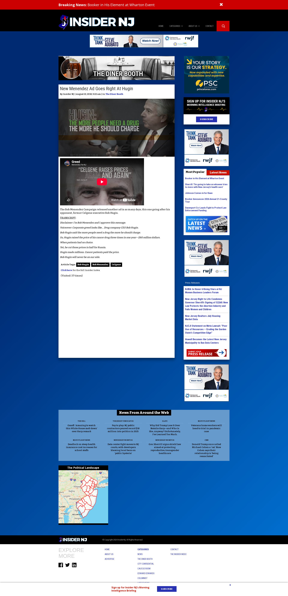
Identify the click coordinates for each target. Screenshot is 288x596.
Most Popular (195, 172)
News (140, 554)
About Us (109, 554)
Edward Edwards (146, 573)
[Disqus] (116, 318)
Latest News (218, 172)
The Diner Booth (114, 94)
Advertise (109, 559)
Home (107, 549)
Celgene (116, 264)
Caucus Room (144, 568)
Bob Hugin (83, 264)
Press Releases (192, 282)
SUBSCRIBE (206, 119)
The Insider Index (178, 554)
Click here (66, 270)
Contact (174, 549)
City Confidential (146, 564)
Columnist (142, 578)
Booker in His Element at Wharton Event (106, 4)
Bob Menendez (100, 264)
